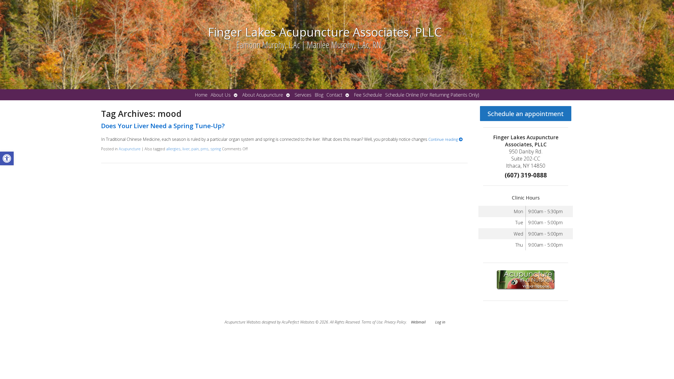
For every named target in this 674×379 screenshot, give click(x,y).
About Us (221, 95)
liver (186, 148)
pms (205, 148)
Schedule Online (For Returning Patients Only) (432, 95)
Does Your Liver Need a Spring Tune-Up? (163, 125)
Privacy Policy (395, 322)
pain (195, 148)
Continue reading (443, 139)
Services (303, 95)
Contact (334, 95)
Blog (319, 95)
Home (201, 95)
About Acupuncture (262, 95)
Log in (440, 322)
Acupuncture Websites (243, 322)
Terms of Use (372, 322)
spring (215, 148)
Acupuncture (130, 148)
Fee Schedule (368, 95)
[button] (7, 158)
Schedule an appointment (526, 113)
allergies (173, 148)
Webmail (418, 322)
